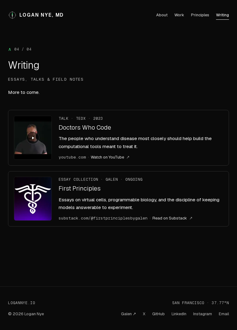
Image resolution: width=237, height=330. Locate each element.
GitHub (158, 313)
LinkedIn (179, 313)
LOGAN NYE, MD (41, 15)
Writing (222, 15)
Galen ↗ (128, 313)
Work (179, 15)
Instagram (202, 313)
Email (224, 313)
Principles (200, 15)
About (162, 15)
